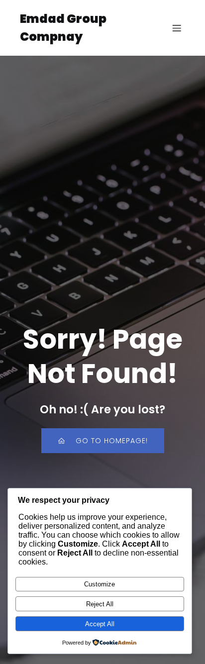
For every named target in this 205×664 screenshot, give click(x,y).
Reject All (99, 604)
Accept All (99, 624)
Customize (99, 584)
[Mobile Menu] (176, 27)
